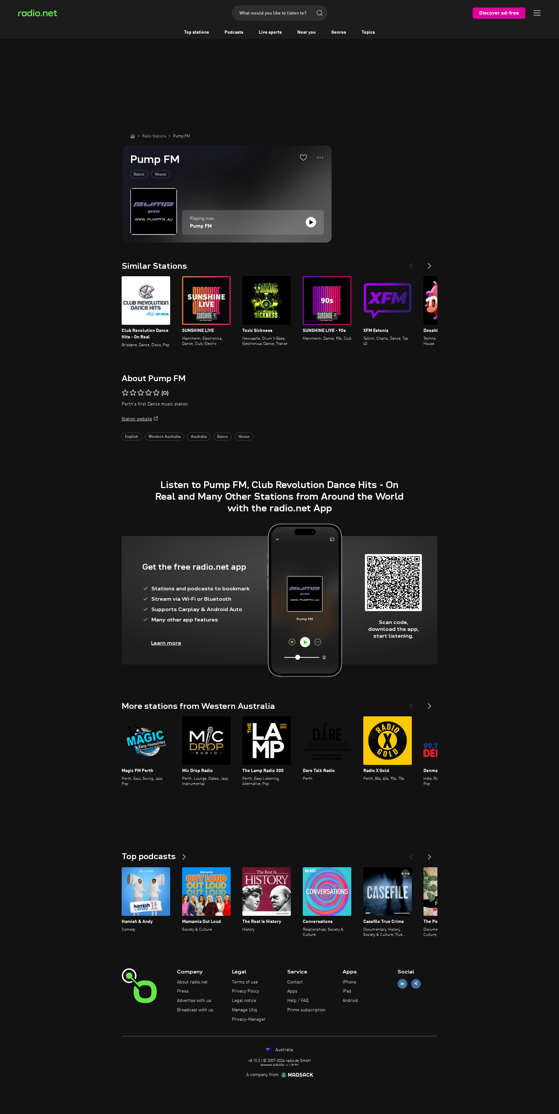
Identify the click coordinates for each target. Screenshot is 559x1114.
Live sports (270, 32)
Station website (137, 419)
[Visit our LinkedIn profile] (402, 983)
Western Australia (164, 437)
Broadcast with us (195, 1010)
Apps (292, 991)
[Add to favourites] (303, 157)
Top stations (196, 32)
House (160, 174)
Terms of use (245, 982)
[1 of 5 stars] (125, 393)
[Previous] (411, 263)
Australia (199, 437)
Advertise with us (194, 1000)
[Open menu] (537, 13)
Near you (306, 32)
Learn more (166, 643)
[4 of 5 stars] (148, 393)
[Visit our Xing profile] (416, 983)
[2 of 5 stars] (133, 393)
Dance (139, 174)
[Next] (429, 263)
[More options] (320, 158)
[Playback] (311, 222)
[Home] (132, 136)
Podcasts (234, 32)
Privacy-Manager (249, 1019)
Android (350, 1000)
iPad (347, 991)
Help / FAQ (298, 1000)
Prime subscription (306, 1010)
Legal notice (244, 1000)
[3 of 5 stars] (141, 393)
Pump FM (201, 226)
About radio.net (192, 982)
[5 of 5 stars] (156, 393)
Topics (368, 32)
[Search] (319, 13)
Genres (338, 32)
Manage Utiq (244, 1010)
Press (183, 991)
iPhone (349, 982)
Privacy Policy (245, 991)
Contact (295, 982)
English (131, 437)
